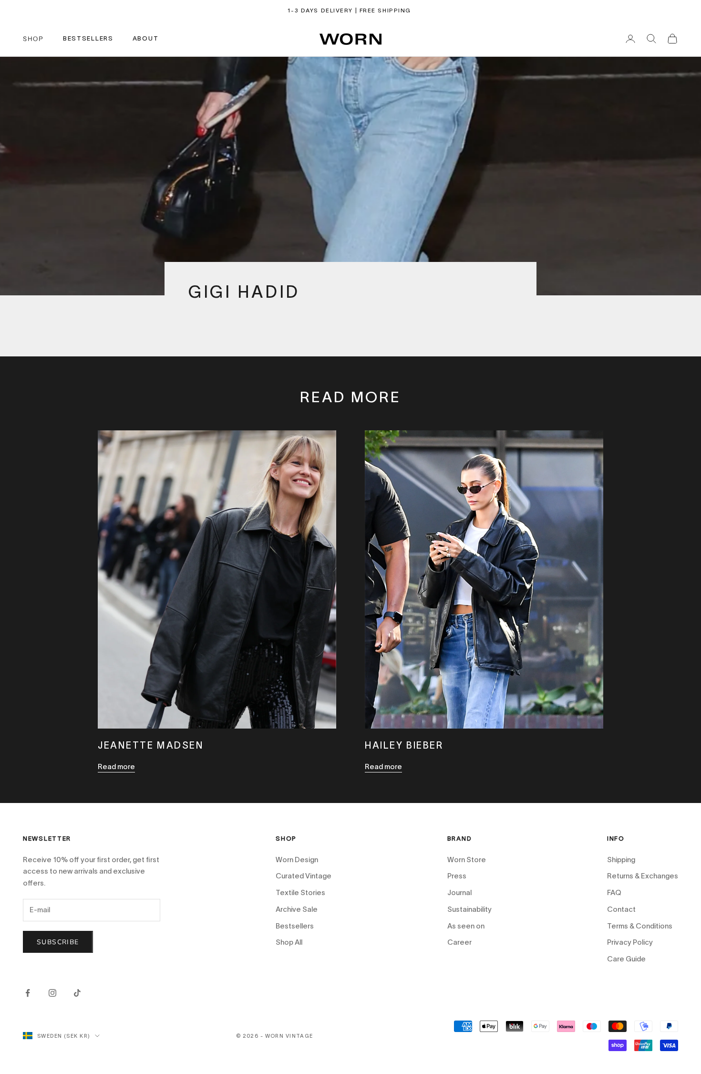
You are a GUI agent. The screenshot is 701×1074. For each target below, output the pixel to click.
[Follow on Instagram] (52, 993)
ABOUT (146, 38)
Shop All (289, 942)
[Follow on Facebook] (27, 993)
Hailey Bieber (404, 745)
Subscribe (608, 1023)
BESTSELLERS (88, 38)
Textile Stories (300, 892)
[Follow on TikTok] (77, 993)
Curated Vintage (303, 876)
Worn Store (466, 859)
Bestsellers (295, 926)
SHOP (33, 38)
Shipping (621, 859)
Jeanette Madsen (151, 745)
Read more (116, 766)
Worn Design (297, 859)
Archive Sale (297, 909)
